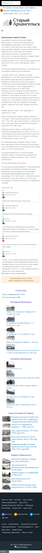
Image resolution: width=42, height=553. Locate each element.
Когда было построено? (29, 524)
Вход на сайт (16, 508)
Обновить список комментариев (14, 273)
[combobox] (11, 3)
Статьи (4, 524)
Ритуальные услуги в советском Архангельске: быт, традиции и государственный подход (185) (25, 419)
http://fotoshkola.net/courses (20, 174)
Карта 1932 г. (23, 502)
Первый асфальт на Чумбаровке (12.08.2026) (25, 473)
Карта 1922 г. (28, 508)
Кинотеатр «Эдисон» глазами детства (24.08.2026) (24, 460)
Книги (37, 527)
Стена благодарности (25, 527)
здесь (30, 214)
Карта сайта (6, 530)
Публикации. (29, 505)
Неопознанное (14, 524)
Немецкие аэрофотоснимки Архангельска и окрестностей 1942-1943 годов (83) (24, 446)
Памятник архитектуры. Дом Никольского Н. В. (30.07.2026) (24, 486)
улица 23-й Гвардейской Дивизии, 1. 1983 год (22, 342)
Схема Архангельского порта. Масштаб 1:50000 (23, 378)
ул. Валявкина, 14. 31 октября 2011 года (20, 334)
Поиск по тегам (27, 532)
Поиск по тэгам (7, 500)
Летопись (17, 500)
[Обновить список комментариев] (11, 187)
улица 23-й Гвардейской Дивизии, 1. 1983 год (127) (23, 425)
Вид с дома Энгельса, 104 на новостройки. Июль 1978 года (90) (24, 439)
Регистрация (6, 508)
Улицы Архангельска (9, 527)
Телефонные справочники (11, 532)
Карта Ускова (27, 500)
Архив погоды (17, 530)
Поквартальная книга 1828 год (12, 505)
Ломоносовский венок (9, 502)
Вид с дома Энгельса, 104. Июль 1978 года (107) (25, 431)
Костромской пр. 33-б (14, 369)
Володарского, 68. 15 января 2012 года (20, 397)
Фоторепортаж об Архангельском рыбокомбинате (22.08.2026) (25, 467)
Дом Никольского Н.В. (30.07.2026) (21, 480)
